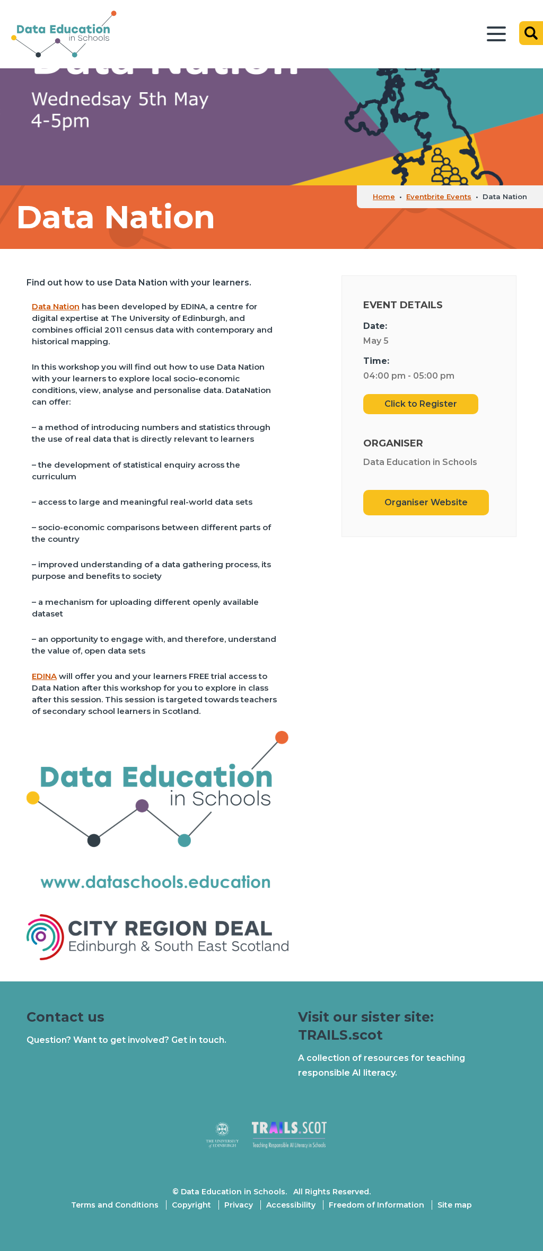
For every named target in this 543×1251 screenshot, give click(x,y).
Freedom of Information (376, 1205)
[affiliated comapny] (229, 1140)
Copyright (191, 1205)
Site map (454, 1205)
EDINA (44, 676)
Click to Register (420, 404)
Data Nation (56, 306)
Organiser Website (426, 502)
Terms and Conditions (115, 1205)
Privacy (238, 1205)
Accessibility (291, 1205)
